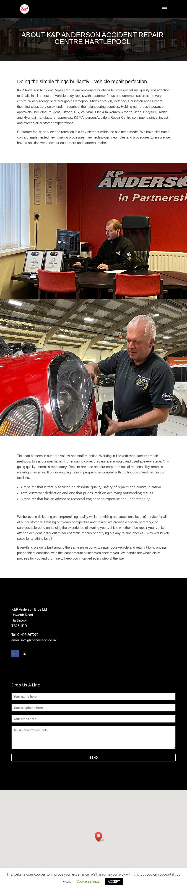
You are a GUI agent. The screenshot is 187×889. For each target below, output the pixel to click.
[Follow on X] (24, 653)
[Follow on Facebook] (15, 653)
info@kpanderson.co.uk (39, 640)
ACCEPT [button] (114, 881)
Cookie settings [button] (87, 881)
